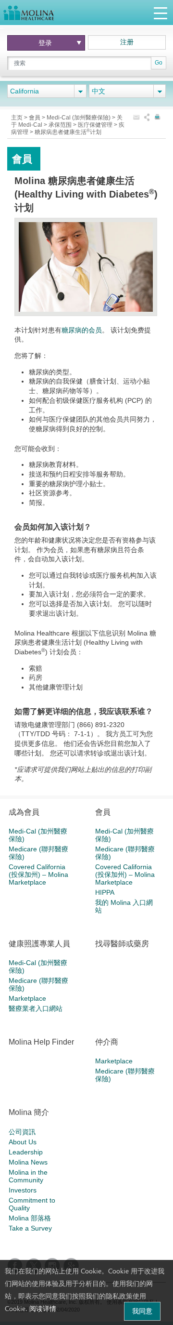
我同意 (142, 1311)
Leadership (26, 1152)
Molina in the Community (28, 1176)
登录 (45, 43)
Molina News (28, 1162)
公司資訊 (22, 1132)
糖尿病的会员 (82, 330)
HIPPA (104, 892)
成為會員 (24, 812)
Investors (23, 1190)
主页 (17, 117)
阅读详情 (42, 1308)
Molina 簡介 (29, 1112)
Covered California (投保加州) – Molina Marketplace (38, 874)
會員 (35, 117)
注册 (127, 42)
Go (158, 62)
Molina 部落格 (30, 1218)
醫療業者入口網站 (35, 1008)
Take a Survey (30, 1228)
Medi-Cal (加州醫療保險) (79, 117)
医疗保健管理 (96, 124)
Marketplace (27, 998)
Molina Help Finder (41, 1042)
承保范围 (61, 124)
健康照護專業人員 (39, 944)
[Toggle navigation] (160, 13)
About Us (23, 1142)
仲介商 (106, 1042)
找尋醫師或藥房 (122, 944)
